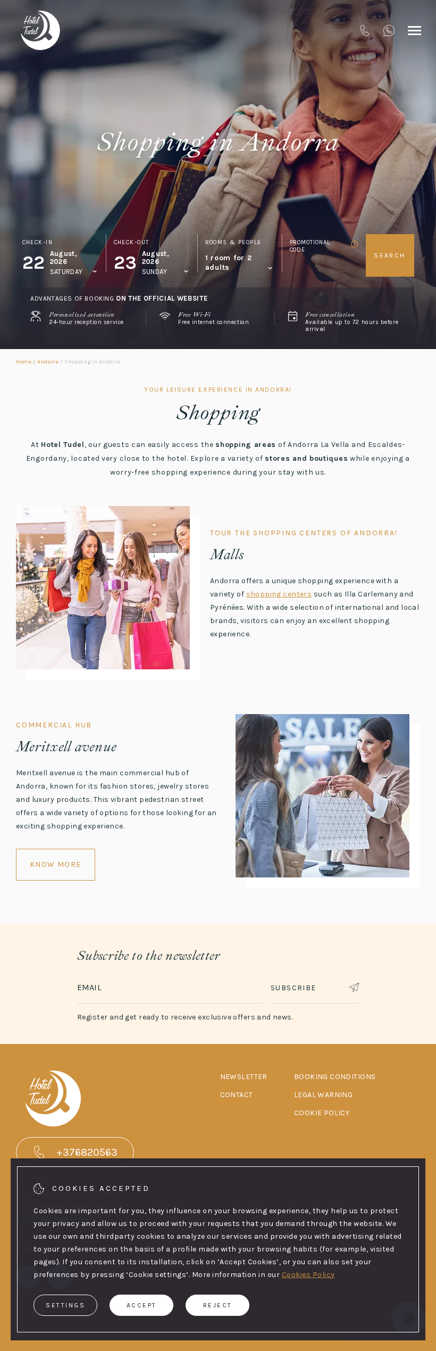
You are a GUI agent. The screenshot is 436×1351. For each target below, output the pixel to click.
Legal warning (323, 1094)
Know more (55, 864)
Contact (236, 1094)
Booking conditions (335, 1076)
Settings (65, 1305)
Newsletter (243, 1076)
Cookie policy (321, 1112)
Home (24, 362)
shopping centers (279, 594)
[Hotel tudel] (40, 30)
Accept (142, 1305)
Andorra (48, 362)
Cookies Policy (308, 1274)
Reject (217, 1305)
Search (389, 255)
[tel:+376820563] (364, 30)
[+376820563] (389, 30)
